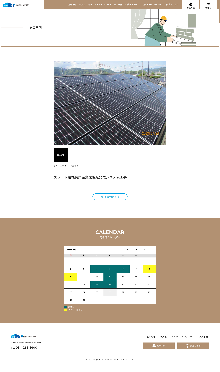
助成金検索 (195, 346)
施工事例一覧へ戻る (110, 196)
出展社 (82, 4)
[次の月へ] (149, 250)
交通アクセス (172, 4)
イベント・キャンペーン (99, 4)
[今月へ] (136, 250)
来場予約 (191, 8)
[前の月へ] (123, 250)
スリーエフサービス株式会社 (67, 166)
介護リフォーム (132, 4)
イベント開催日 (75, 310)
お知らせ (72, 4)
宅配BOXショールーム (153, 4)
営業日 (208, 8)
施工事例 (118, 4)
